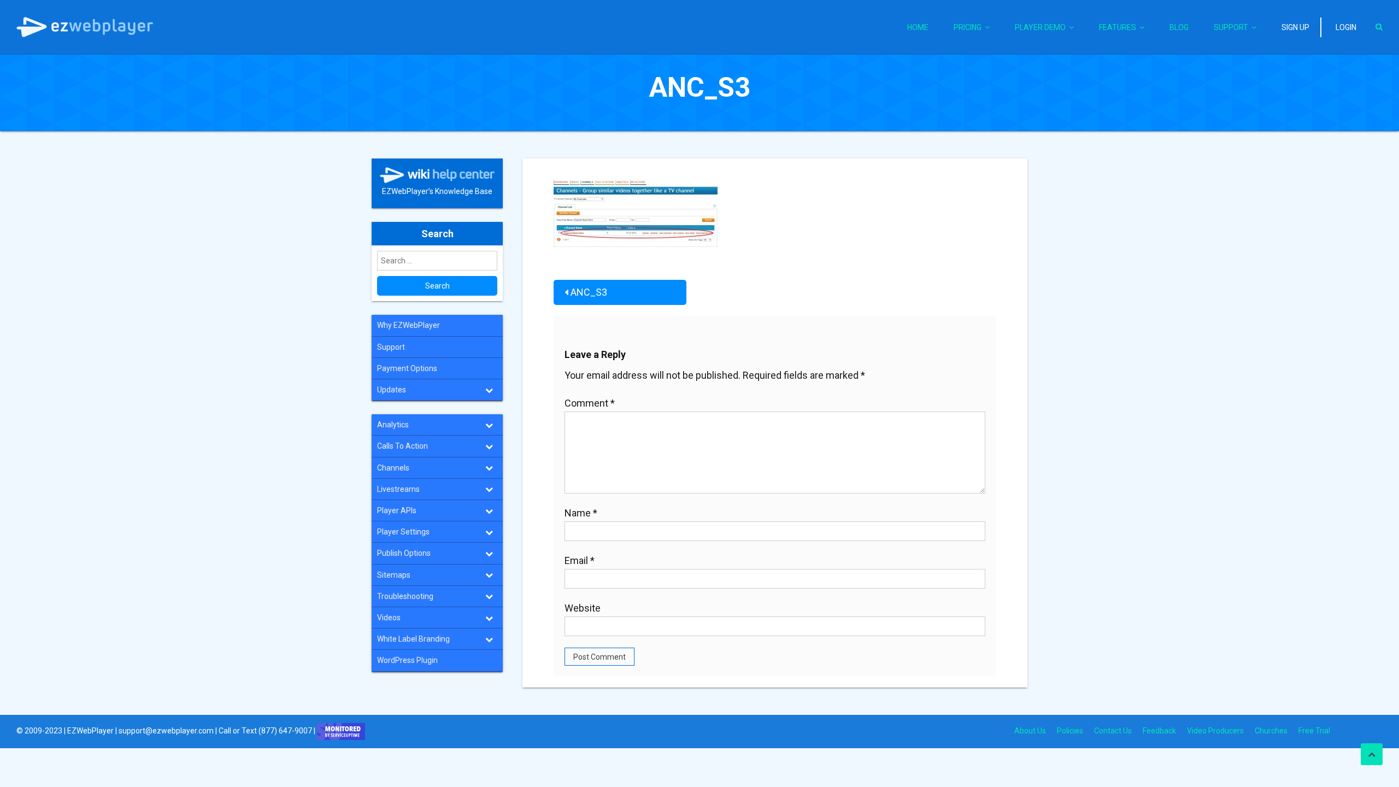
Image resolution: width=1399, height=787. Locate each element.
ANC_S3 (589, 292)
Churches (1271, 730)
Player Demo (1040, 27)
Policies (1070, 730)
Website (583, 608)
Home (917, 27)
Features (1117, 27)
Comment (590, 403)
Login (1346, 27)
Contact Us (1113, 730)
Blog (1179, 27)
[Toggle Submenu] (489, 389)
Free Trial (1314, 730)
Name (581, 513)
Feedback (1159, 730)
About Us (1030, 730)
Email (580, 560)
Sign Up (1295, 27)
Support (1231, 27)
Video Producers (1215, 730)
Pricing (967, 27)
